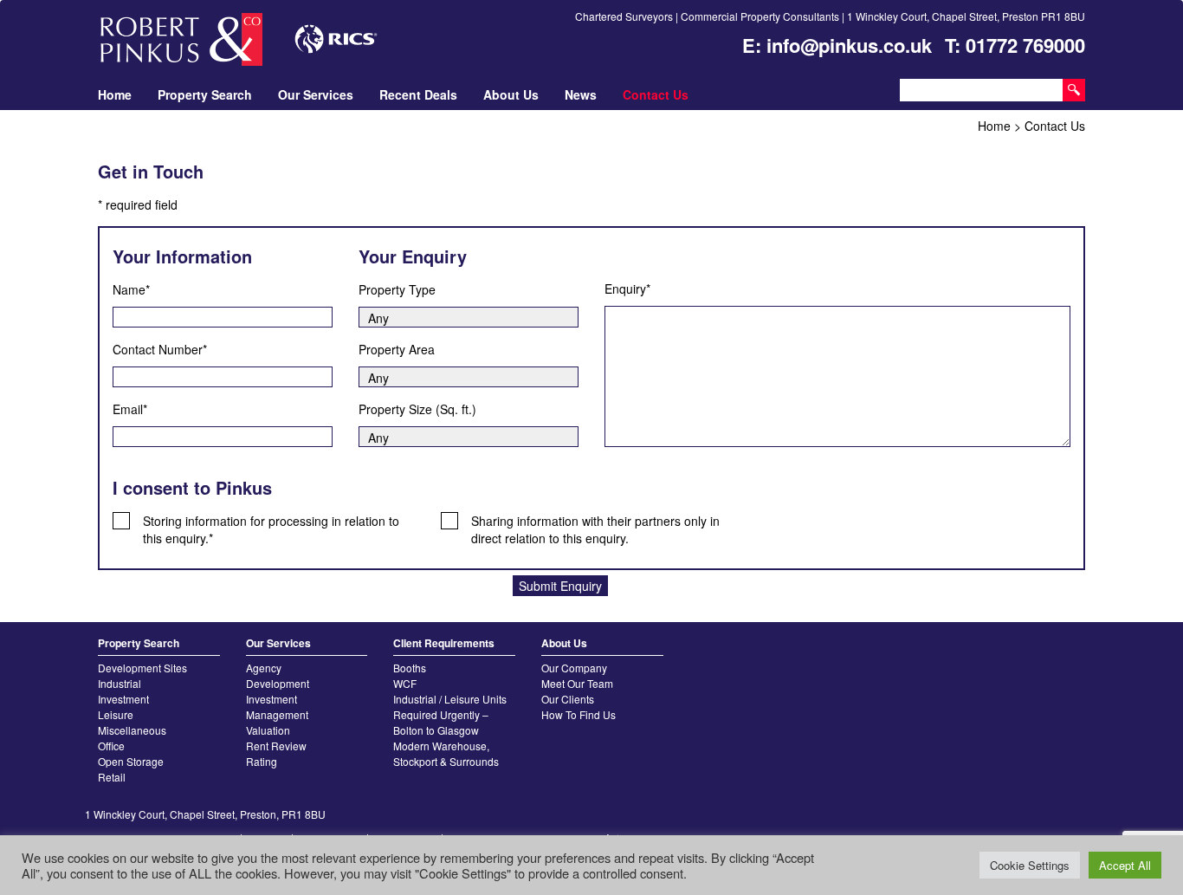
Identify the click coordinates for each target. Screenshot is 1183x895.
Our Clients (567, 698)
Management (277, 714)
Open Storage (131, 761)
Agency (263, 667)
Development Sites (142, 667)
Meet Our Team (577, 683)
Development (277, 683)
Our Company (574, 667)
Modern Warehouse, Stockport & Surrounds (446, 753)
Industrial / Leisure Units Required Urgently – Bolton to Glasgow (450, 714)
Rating (261, 761)
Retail (112, 776)
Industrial (119, 683)
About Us (511, 94)
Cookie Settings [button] (1030, 865)
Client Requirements (444, 643)
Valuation (268, 730)
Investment (123, 698)
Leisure (115, 714)
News (581, 94)
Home (115, 94)
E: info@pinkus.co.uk (837, 45)
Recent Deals (418, 94)
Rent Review (276, 745)
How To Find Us (578, 714)
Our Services (315, 94)
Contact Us (655, 94)
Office (111, 745)
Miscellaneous (132, 730)
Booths (409, 667)
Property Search (205, 94)
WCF (405, 683)
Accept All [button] (1125, 865)
